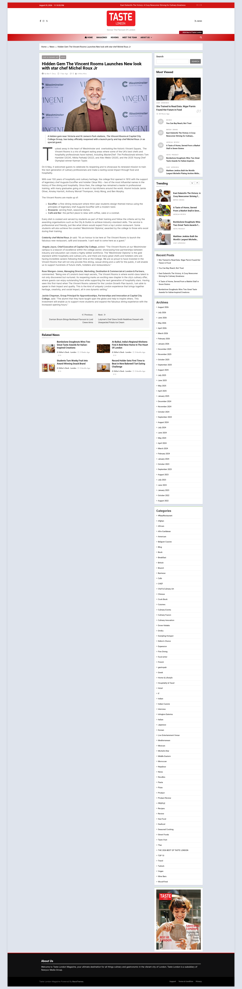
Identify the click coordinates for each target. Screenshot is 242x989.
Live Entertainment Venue (169, 735)
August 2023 (163, 474)
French (161, 662)
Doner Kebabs (164, 625)
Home (90, 37)
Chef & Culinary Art (50, 57)
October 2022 (163, 495)
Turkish (161, 866)
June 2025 (162, 380)
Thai (160, 845)
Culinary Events (164, 610)
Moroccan (162, 761)
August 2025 (163, 370)
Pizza (160, 787)
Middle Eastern (164, 756)
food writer (162, 657)
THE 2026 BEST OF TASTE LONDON (173, 850)
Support (173, 981)
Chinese (161, 594)
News (63, 57)
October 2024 (163, 412)
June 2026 (162, 318)
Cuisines (161, 604)
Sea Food (162, 819)
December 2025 (164, 349)
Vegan (160, 871)
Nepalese (162, 767)
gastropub (162, 667)
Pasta (181, 243)
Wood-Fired (163, 882)
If (158, 693)
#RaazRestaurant (165, 516)
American (162, 536)
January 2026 (163, 344)
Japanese (162, 725)
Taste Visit (162, 840)
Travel (160, 861)
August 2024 (163, 422)
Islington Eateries (165, 714)
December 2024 (164, 401)
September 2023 (165, 469)
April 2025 (162, 391)
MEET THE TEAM (129, 37)
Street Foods (163, 834)
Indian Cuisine (164, 704)
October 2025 (163, 359)
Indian (160, 699)
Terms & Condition (185, 981)
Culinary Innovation (166, 620)
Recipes (161, 808)
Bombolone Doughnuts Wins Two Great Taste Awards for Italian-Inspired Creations (73, 345)
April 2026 (162, 328)
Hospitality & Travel (166, 683)
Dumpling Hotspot (165, 636)
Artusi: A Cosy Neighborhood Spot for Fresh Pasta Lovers (184, 239)
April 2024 (162, 443)
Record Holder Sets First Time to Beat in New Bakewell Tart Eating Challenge (128, 363)
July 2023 (162, 480)
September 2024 (165, 417)
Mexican (169, 142)
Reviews (115, 37)
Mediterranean (164, 740)
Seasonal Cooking (165, 829)
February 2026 (164, 339)
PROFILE (161, 803)
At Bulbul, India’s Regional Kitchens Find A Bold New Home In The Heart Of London (130, 345)
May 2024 (162, 438)
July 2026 (162, 312)
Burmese (161, 573)
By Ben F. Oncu (50, 73)
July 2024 (162, 427)
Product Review (164, 798)
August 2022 (163, 501)
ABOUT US (145, 37)
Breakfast (162, 557)
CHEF (158, 103)
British (169, 130)
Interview (165, 103)
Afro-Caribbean (164, 531)
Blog (160, 547)
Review (169, 120)
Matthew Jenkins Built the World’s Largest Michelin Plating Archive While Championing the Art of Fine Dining (182, 173)
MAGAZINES (101, 37)
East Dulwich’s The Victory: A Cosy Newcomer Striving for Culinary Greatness (180, 136)
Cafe (160, 578)
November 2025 (164, 354)
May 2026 (162, 323)
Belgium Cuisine (165, 542)
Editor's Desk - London (67, 352)
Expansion (162, 646)
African (161, 526)
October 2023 (163, 464)
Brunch (161, 568)
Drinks (175, 130)
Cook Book (163, 599)
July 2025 (162, 375)
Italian (175, 243)
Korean (161, 730)
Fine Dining (162, 651)
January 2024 (163, 459)
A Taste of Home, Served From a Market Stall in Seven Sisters (159, 5)
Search (159, 56)
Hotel (160, 688)
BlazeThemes (77, 981)
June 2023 (162, 485)
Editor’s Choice (164, 641)
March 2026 (163, 333)
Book (160, 552)
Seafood (161, 824)
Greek (160, 672)
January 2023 (163, 490)
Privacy (199, 981)
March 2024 (163, 448)
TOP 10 (161, 855)
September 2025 (165, 365)
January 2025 (163, 396)
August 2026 (163, 307)
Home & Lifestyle (165, 678)
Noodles (161, 777)
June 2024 (162, 433)
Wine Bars (162, 876)
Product (175, 155)
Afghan (161, 521)
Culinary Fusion (164, 615)
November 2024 (164, 406)
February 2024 (164, 454)
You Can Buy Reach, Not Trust (178, 123)
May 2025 (162, 386)
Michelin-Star (163, 751)
